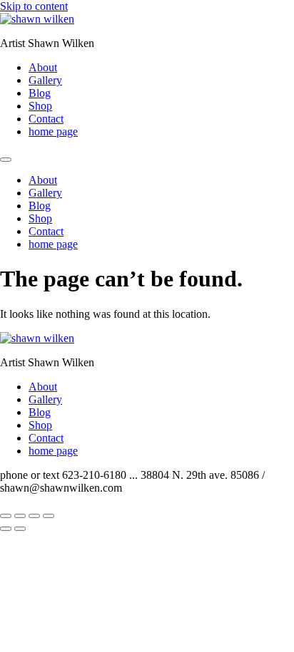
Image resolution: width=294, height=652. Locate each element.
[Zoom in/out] (5, 516)
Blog (40, 93)
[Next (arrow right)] (20, 529)
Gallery (45, 80)
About (43, 67)
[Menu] (5, 159)
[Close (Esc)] (48, 516)
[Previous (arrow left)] (5, 529)
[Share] (34, 516)
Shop (40, 106)
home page (53, 131)
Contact (46, 119)
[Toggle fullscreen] (20, 516)
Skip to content (34, 6)
